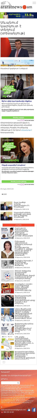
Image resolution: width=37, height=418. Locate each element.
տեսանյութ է (26, 130)
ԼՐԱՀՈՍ (18, 225)
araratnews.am (6, 395)
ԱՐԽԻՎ (4, 379)
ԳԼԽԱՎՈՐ (5, 372)
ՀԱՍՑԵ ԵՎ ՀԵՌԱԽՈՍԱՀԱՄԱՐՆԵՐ (16, 375)
